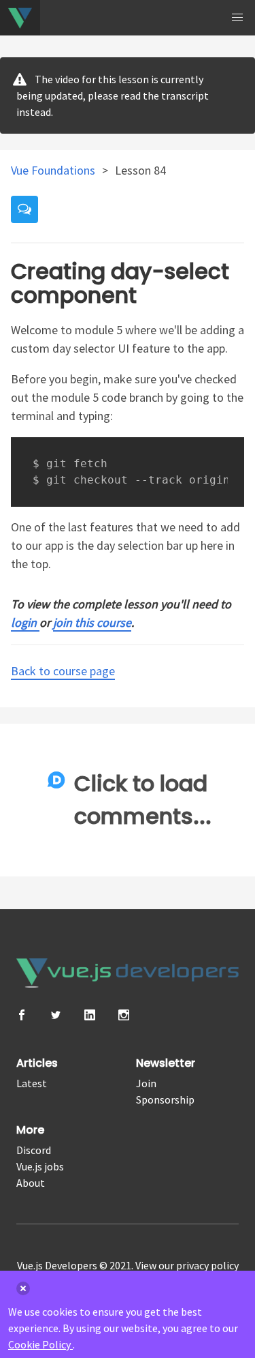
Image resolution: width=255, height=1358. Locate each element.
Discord (33, 1150)
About (30, 1183)
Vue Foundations (54, 170)
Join (146, 1083)
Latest (31, 1083)
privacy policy (207, 1265)
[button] (237, 17)
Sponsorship (165, 1099)
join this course (92, 622)
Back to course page (63, 671)
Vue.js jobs (40, 1166)
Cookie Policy (40, 1344)
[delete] (23, 1288)
